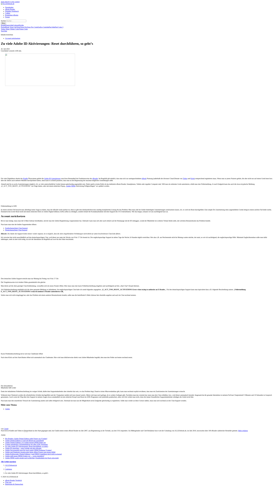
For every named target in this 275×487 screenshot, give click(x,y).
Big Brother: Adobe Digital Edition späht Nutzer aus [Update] (26, 439)
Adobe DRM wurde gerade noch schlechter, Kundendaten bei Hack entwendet (32, 458)
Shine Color (15, 29)
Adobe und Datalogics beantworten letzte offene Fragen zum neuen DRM (30, 452)
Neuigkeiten (9, 7)
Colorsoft (16, 25)
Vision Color (23, 29)
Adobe (68, 186)
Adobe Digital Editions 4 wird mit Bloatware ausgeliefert (24, 440)
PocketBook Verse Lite (9, 27)
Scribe (21, 25)
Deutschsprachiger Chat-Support (16, 230)
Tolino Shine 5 (6, 29)
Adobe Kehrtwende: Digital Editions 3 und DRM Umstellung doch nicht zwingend (33, 454)
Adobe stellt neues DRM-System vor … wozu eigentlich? (24, 456)
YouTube (4, 31)
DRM (73, 186)
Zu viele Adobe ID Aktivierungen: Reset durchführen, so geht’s (26, 446)
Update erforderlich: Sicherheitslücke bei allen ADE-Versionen (26, 444)
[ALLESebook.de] (7, 4)
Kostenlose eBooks (11, 15)
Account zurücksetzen (12, 38)
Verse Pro (23, 27)
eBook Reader (10, 9)
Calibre (7, 13)
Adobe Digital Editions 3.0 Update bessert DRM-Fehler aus (25, 442)
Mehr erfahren (243, 431)
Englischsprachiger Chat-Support (16, 228)
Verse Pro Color (32, 27)
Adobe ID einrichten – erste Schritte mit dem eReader (23, 448)
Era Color (43, 27)
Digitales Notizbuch (12, 11)
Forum (7, 17)
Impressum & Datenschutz (14, 484)
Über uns (8, 482)
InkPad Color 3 (58, 27)
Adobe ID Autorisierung (52, 178)
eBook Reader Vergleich (13, 480)
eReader (95, 178)
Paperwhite (9, 25)
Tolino (185, 178)
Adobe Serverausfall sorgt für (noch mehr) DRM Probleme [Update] (28, 450)
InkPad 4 (50, 27)
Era (39, 27)
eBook (144, 178)
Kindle (3, 25)
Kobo (193, 178)
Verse (18, 27)
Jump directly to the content (10, 2)
